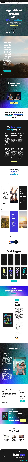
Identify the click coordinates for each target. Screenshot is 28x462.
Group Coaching (16, 3)
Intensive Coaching (4, 453)
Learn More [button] (14, 280)
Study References (4, 456)
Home (3, 451)
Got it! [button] (21, 460)
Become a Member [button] (14, 103)
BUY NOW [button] (22, 401)
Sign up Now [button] (14, 161)
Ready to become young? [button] (7, 71)
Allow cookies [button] (24, 460)
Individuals (20, 2)
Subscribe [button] (22, 455)
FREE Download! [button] (23, 420)
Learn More (4, 203)
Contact (4, 457)
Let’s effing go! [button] (14, 25)
